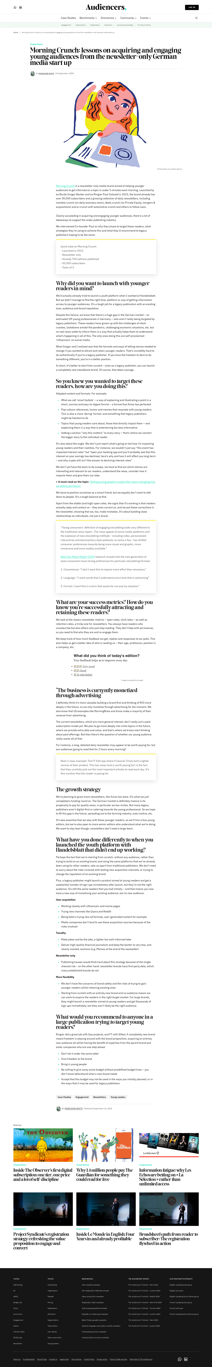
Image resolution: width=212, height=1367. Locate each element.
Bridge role (17, 1302)
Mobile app (17, 1337)
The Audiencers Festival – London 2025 (144, 1326)
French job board (176, 1308)
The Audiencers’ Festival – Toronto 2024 (144, 1308)
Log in (192, 7)
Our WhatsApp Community (181, 1279)
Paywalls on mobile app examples (95, 1314)
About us (17, 1359)
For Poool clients (144, 25)
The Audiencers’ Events (138, 1279)
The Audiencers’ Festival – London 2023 (144, 1291)
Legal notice (64, 1359)
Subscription (81, 25)
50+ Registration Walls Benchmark (95, 1291)
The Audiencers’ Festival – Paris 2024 (143, 1320)
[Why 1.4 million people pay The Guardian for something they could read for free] (106, 1145)
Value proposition (54, 1337)
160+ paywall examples (91, 1285)
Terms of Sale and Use (118, 1359)
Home (15, 32)
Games (16, 1326)
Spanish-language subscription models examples (101, 1326)
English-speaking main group (181, 1285)
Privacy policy (102, 1359)
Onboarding (52, 1285)
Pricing (50, 1302)
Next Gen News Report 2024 (77, 556)
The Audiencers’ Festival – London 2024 (144, 1314)
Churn (15, 1308)
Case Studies (64, 1097)
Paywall (50, 1296)
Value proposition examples (93, 1296)
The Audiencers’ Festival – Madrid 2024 (144, 1296)
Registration (95, 25)
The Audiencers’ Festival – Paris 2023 (143, 1285)
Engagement (66, 25)
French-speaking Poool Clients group (184, 1314)
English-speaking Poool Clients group (184, 1296)
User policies (76, 1359)
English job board (176, 1291)
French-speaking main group (181, 1302)
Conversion (17, 1314)
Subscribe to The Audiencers (141, 1359)
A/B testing (17, 1285)
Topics (16, 1279)
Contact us (53, 1359)
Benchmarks (87, 1279)
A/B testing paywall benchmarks (94, 1308)
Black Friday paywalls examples (94, 1320)
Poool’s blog (42, 1359)
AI (14, 1291)
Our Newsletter (29, 1359)
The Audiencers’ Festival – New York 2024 (145, 1302)
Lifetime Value (19, 1332)
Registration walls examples (93, 1302)
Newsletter (17, 1343)
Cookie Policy (89, 1359)
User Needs (52, 1332)
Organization (53, 1291)
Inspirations (36, 44)
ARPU (15, 1296)
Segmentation (53, 1320)
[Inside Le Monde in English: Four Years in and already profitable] (106, 1209)
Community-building (125, 25)
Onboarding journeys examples (94, 1332)
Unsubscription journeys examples (95, 1337)
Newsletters (99, 1097)
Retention (108, 25)
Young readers (118, 1097)
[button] (196, 17)
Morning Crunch (65, 186)
